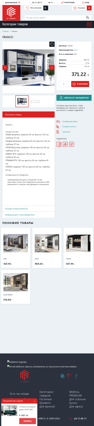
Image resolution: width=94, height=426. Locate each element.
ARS (5, 259)
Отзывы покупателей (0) (16, 208)
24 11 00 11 (37, 2)
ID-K (76, 50)
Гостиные (46, 399)
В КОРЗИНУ (82, 84)
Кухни (73, 403)
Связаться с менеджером (76, 98)
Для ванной (47, 406)
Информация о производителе (19, 214)
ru (52, 2)
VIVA (37, 259)
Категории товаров (46, 393)
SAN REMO (7, 295)
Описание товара (13, 114)
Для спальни (77, 399)
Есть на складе (19, 393)
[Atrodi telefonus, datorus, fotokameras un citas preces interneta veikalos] (42, 366)
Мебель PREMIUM (75, 393)
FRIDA (68, 259)
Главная (5, 31)
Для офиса (76, 406)
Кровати (45, 403)
